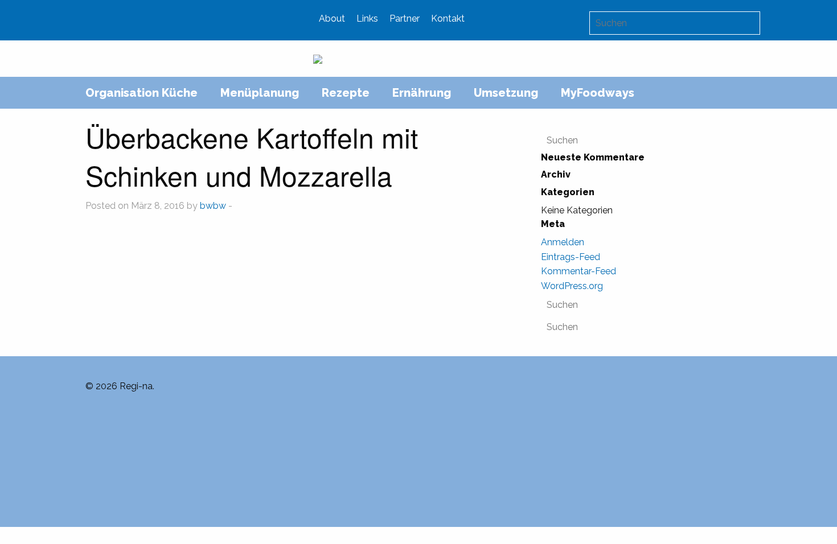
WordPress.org (572, 286)
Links (367, 18)
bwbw (213, 205)
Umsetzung (506, 93)
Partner (404, 18)
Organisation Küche (141, 93)
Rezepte (346, 93)
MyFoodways (597, 93)
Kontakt (448, 18)
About (332, 18)
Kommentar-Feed (578, 271)
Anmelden (562, 242)
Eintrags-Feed (570, 257)
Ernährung (421, 93)
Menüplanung (259, 93)
